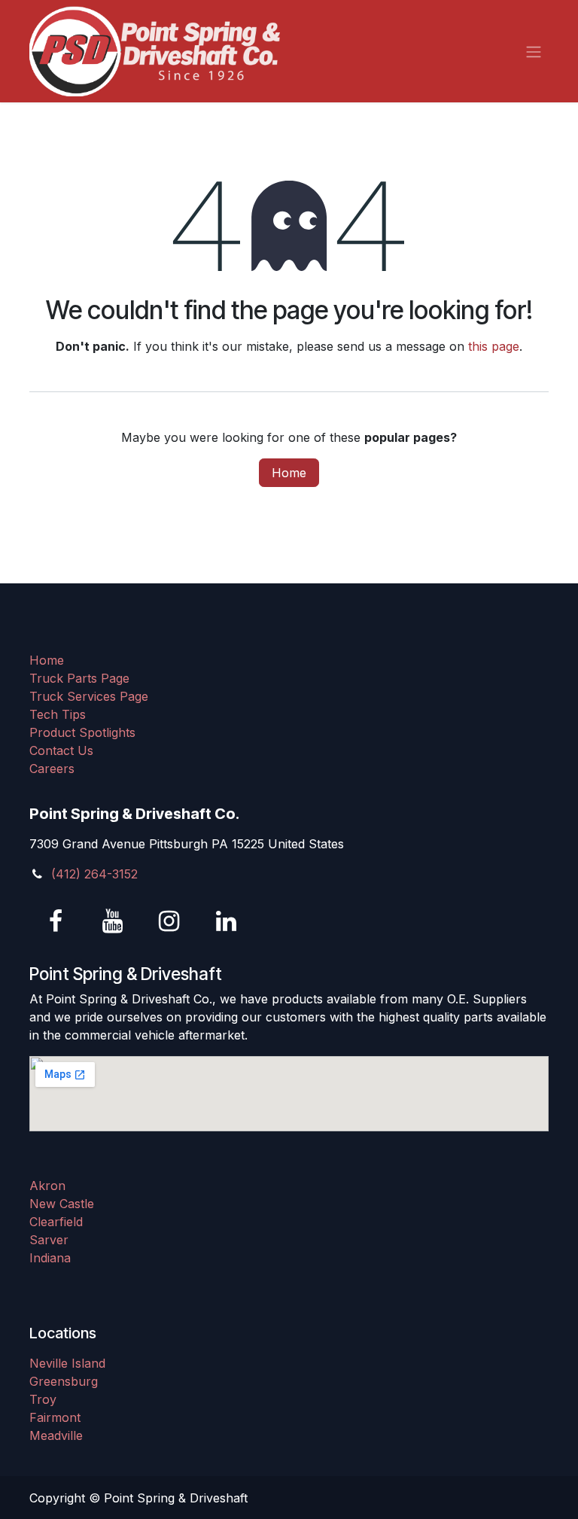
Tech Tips (57, 714)
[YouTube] (113, 921)
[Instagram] (169, 921)
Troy (42, 1399)
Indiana (50, 1257)
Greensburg (63, 1381)
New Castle (61, 1203)
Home (289, 472)
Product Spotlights (82, 732)
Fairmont (55, 1417)
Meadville (56, 1435)
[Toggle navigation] (534, 51)
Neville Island (67, 1363)
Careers (52, 768)
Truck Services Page (88, 696)
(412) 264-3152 (94, 873)
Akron (47, 1185)
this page (493, 346)
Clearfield (56, 1221)
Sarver (48, 1239)
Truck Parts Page (79, 678)
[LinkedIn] (226, 921)
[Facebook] (56, 921)
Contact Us (61, 750)
